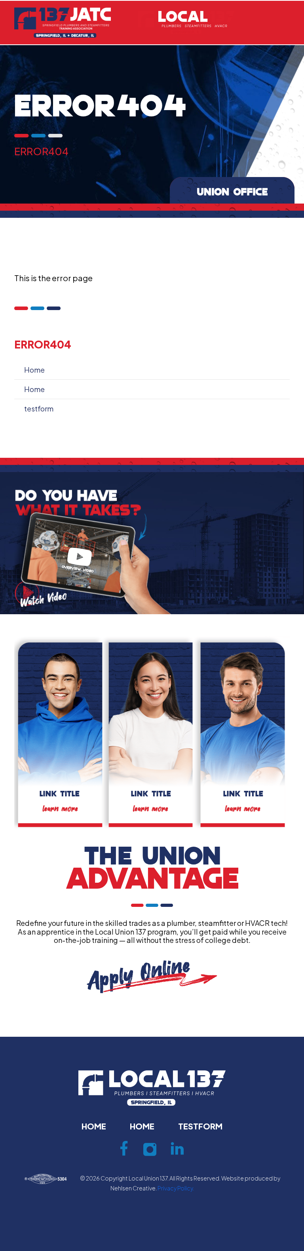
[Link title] (59, 733)
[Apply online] (152, 976)
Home (34, 369)
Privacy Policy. (176, 1188)
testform (38, 408)
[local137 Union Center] (186, 21)
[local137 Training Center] (62, 21)
